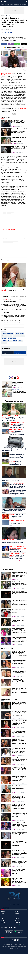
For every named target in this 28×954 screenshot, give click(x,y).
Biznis (16, 911)
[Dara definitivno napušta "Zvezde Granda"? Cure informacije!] (6, 622)
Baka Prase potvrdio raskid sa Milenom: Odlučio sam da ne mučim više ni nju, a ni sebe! (19, 662)
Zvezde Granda (19, 333)
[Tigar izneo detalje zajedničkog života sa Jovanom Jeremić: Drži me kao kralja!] (6, 682)
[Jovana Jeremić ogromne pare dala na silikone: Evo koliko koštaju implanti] (6, 789)
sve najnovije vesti (14, 326)
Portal (3, 336)
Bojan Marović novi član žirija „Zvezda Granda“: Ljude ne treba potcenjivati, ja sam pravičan (19, 148)
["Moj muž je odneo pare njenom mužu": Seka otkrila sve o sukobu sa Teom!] (6, 761)
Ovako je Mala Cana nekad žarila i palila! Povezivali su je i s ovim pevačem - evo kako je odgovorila (19, 732)
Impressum (15, 944)
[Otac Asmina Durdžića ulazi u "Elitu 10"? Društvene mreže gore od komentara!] (6, 835)
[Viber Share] (11, 44)
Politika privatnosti (12, 946)
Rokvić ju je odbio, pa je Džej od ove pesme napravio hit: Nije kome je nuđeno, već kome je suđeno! (19, 750)
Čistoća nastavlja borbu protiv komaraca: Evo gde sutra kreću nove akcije (15, 321)
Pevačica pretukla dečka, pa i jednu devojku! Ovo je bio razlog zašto (19, 815)
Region (17, 920)
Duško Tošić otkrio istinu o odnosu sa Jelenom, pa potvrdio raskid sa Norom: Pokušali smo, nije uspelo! (19, 806)
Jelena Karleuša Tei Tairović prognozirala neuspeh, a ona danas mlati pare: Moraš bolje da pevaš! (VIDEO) (19, 139)
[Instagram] (12, 377)
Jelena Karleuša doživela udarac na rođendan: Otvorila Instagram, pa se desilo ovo (18, 871)
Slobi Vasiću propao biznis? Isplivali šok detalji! (17, 384)
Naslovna (3, 15)
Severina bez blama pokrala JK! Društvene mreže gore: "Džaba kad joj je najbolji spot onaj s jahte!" (19, 671)
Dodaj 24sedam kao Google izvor (15, 47)
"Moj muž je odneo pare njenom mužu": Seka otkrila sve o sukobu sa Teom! (19, 759)
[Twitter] (15, 377)
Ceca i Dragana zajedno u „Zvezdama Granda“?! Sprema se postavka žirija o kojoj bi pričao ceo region (19, 630)
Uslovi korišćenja (22, 946)
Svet (2, 918)
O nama (6, 944)
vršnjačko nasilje (6, 340)
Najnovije (3, 4)
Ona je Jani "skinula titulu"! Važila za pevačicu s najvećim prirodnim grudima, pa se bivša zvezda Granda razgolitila (19, 602)
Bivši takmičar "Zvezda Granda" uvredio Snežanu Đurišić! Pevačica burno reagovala (18, 122)
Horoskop (17, 922)
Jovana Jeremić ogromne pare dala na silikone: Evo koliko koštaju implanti (18, 787)
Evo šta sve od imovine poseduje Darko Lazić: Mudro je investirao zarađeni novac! (19, 583)
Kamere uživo (9, 4)
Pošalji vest (4, 946)
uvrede (15, 340)
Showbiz (24, 4)
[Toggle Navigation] (26, 1)
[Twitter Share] (24, 44)
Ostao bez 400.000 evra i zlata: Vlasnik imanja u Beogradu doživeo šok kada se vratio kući (14, 317)
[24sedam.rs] (5, 2)
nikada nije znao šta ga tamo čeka (13, 109)
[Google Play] (18, 932)
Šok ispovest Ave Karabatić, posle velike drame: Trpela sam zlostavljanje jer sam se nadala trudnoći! (19, 778)
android (16, 289)
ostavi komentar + (19, 352)
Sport (19, 4)
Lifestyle (3, 925)
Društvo (3, 922)
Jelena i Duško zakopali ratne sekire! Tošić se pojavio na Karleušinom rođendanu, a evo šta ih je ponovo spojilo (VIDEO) (19, 852)
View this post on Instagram (9, 229)
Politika (16, 4)
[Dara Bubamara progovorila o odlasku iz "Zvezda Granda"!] (6, 613)
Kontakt (10, 944)
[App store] (9, 932)
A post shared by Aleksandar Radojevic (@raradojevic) (14, 246)
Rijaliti (13, 838)
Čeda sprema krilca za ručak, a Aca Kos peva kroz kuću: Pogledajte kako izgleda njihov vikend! (19, 704)
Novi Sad (17, 925)
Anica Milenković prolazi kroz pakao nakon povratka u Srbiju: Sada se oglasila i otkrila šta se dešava (19, 769)
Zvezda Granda (5, 75)
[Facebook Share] (4, 44)
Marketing (21, 944)
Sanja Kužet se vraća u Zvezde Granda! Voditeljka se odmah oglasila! (19, 393)
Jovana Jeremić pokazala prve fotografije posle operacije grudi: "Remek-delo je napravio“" (18, 797)
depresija (4, 338)
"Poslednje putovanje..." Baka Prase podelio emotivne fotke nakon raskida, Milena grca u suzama (15, 311)
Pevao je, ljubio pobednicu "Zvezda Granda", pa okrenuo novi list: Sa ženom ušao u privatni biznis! (19, 639)
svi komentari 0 (7, 352)
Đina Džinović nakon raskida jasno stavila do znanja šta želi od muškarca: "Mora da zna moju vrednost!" (19, 713)
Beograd (17, 918)
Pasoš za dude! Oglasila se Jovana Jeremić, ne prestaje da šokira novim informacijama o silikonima (19, 690)
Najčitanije (14, 296)
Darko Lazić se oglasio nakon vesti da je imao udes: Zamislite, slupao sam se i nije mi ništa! (19, 593)
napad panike (12, 338)
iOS (11, 289)
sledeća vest (15, 389)
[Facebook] (10, 377)
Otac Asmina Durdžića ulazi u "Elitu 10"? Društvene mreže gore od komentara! (19, 833)
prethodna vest (16, 381)
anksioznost (21, 336)
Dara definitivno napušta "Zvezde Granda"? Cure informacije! (18, 620)
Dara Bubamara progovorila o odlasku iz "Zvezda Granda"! (19, 611)
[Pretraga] (23, 1)
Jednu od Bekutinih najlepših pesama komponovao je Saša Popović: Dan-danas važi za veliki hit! (19, 880)
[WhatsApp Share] (17, 44)
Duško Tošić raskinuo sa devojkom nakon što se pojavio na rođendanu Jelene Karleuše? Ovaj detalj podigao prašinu (19, 653)
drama (20, 340)
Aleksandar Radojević (7, 73)
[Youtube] (18, 377)
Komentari (23, 296)
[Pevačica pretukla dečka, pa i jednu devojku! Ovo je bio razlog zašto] (6, 817)
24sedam (3, 291)
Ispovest (3, 343)
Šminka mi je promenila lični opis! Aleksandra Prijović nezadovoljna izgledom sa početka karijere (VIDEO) (19, 130)
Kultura (17, 914)
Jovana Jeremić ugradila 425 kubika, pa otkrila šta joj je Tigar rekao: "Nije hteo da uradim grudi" (19, 722)
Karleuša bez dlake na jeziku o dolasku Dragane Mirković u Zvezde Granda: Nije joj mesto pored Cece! (19, 574)
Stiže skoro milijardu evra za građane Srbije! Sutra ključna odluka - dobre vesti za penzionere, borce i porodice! (15, 305)
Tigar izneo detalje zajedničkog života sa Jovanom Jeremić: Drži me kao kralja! (19, 681)
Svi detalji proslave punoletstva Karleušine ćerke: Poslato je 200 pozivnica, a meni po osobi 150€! (19, 741)
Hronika (3, 920)
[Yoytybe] (15, 940)
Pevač (14, 336)
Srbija (16, 916)
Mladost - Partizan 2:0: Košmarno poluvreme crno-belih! (15, 300)
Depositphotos (14, 948)
